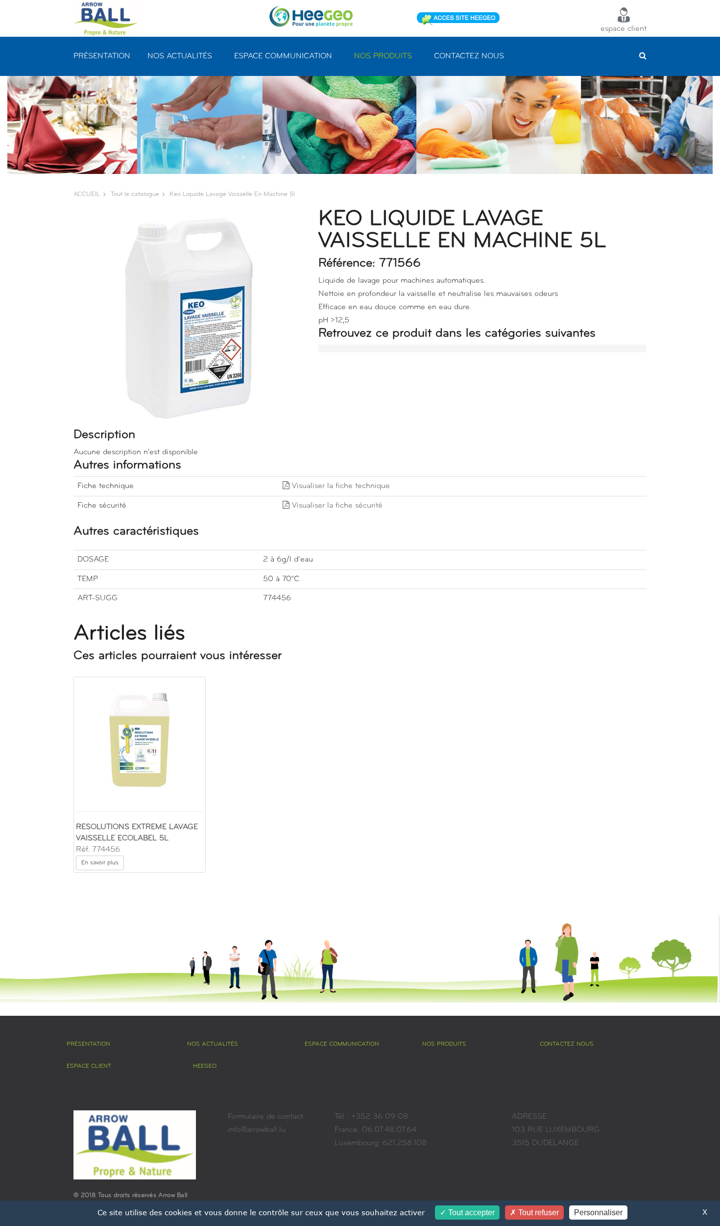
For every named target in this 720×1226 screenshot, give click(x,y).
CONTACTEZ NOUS (469, 56)
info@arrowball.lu (257, 1130)
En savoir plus (100, 863)
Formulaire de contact (265, 1117)
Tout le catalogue (135, 194)
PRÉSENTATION (101, 56)
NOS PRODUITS (383, 56)
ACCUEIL (86, 194)
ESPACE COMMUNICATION (283, 56)
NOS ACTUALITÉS (179, 56)
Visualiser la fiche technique (339, 486)
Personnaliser (598, 1212)
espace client (623, 29)
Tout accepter (470, 1212)
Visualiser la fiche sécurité (336, 506)
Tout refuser (537, 1212)
